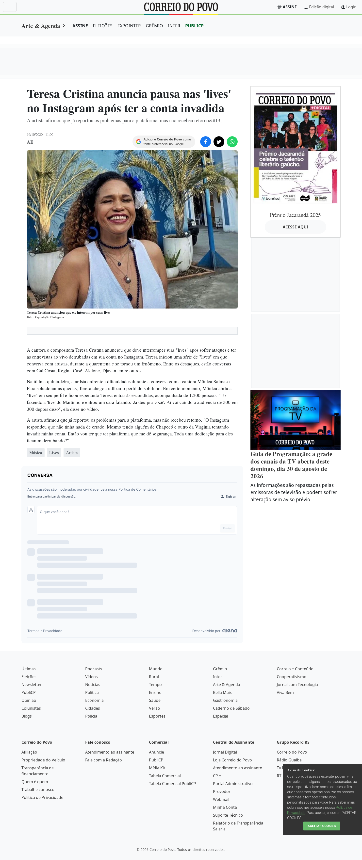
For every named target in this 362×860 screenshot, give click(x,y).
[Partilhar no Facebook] (205, 141)
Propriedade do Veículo (43, 760)
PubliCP (28, 692)
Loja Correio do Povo (232, 760)
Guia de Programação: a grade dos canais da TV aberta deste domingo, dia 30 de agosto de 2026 (291, 465)
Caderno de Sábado (231, 708)
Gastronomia (225, 700)
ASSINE (80, 26)
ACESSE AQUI (295, 227)
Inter (217, 676)
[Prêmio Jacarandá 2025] (295, 147)
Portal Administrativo (233, 783)
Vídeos (91, 676)
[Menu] (10, 7)
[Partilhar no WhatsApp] (232, 141)
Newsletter (31, 684)
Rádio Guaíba (289, 760)
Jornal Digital (225, 752)
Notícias (92, 684)
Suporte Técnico (228, 815)
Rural (154, 676)
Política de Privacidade (42, 797)
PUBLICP (194, 26)
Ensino (155, 692)
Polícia (91, 716)
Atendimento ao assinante (109, 752)
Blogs (26, 716)
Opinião (28, 700)
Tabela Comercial (165, 775)
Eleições (28, 676)
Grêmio (220, 668)
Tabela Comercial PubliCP (172, 783)
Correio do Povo (292, 752)
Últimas (28, 668)
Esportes (157, 716)
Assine (290, 7)
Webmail (221, 799)
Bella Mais (222, 692)
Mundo (156, 668)
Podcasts (93, 668)
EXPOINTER (129, 26)
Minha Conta (225, 807)
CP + (217, 775)
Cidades (92, 708)
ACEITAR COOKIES (322, 826)
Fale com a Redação (103, 760)
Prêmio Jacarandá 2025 (295, 214)
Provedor (221, 791)
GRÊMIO (154, 26)
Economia (94, 700)
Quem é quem (34, 781)
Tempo (155, 684)
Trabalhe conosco (37, 789)
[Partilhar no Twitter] (219, 141)
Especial (220, 716)
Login (351, 7)
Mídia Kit (157, 768)
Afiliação (29, 752)
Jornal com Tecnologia (297, 684)
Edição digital (321, 7)
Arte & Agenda (40, 25)
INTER (174, 26)
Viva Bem (285, 692)
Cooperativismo (291, 676)
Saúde (155, 700)
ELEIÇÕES (103, 26)
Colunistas (31, 708)
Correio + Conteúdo (295, 668)
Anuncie (156, 752)
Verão (154, 708)
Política (92, 692)
